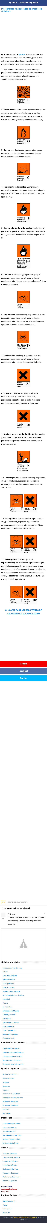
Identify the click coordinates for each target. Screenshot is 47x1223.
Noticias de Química (10, 1169)
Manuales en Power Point (12, 1135)
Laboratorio (7, 1209)
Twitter (23, 678)
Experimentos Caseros (11, 1048)
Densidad (6, 999)
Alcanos (6, 1082)
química (22, 54)
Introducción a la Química (12, 968)
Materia (5, 972)
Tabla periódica (8, 983)
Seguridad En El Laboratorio (18, 902)
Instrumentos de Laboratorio (13, 1052)
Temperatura (7, 1007)
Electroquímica (8, 1038)
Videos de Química (10, 1181)
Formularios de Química (11, 1124)
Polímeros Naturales (10, 1102)
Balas (3, 919)
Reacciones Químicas (11, 1022)
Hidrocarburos (8, 1078)
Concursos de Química (11, 1157)
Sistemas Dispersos (10, 1034)
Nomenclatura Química (11, 991)
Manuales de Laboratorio (12, 1060)
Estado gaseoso (9, 1015)
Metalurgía (7, 1113)
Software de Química (10, 1143)
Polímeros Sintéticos (10, 1106)
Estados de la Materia (11, 1011)
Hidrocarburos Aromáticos (13, 1098)
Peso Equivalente (9, 1030)
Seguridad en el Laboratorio (13, 1064)
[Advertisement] (23, 31)
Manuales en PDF (9, 1131)
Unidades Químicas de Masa (13, 995)
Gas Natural (7, 1019)
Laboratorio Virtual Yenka (12, 1056)
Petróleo (6, 1109)
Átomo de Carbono (10, 1074)
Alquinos (6, 1090)
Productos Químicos (10, 1173)
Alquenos (6, 1086)
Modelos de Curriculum (11, 1139)
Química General (9, 1201)
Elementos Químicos (10, 1161)
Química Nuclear (9, 980)
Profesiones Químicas (11, 1177)
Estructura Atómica (10, 976)
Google (23, 664)
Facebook (23, 671)
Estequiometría (8, 1026)
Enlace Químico (8, 987)
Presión (5, 1003)
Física (5, 1205)
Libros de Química (9, 1128)
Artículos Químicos (10, 1154)
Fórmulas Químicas (10, 1165)
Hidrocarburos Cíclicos (11, 1094)
